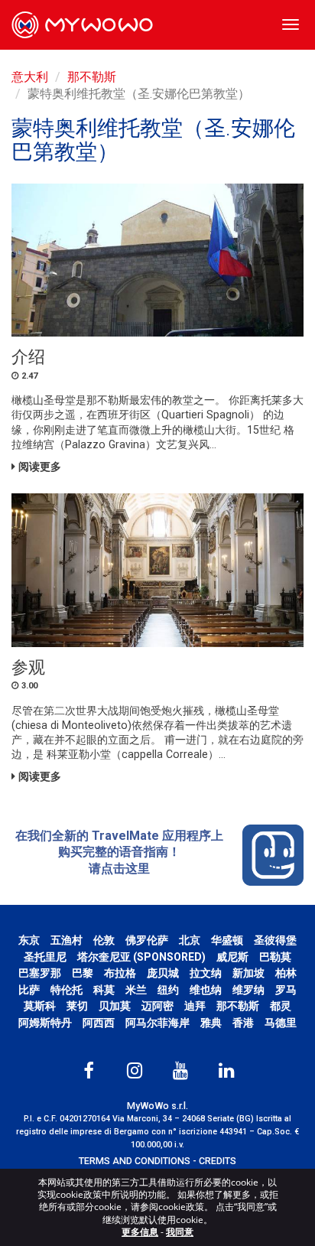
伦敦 (104, 940)
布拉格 (120, 973)
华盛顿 (227, 940)
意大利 (29, 77)
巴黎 (82, 973)
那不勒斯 (91, 77)
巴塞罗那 (39, 973)
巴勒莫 (275, 957)
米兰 (136, 990)
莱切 (77, 1006)
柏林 (286, 973)
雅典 (211, 1023)
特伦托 (66, 990)
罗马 (286, 990)
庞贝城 (163, 973)
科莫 (104, 990)
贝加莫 (115, 1006)
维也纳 (206, 990)
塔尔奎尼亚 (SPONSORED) (141, 957)
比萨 (29, 990)
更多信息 (140, 1231)
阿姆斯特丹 (45, 1023)
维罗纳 (248, 990)
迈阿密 (157, 1006)
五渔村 (66, 940)
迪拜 (195, 1006)
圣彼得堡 (275, 940)
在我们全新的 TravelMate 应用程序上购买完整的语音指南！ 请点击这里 (119, 852)
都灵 (280, 1006)
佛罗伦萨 (146, 940)
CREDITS (217, 1160)
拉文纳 (206, 973)
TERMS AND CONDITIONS (134, 1160)
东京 (29, 940)
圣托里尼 (45, 957)
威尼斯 (232, 957)
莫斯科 (40, 1006)
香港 (243, 1023)
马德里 (281, 1023)
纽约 (168, 990)
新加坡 (248, 973)
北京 (189, 940)
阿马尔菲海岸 (157, 1023)
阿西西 (99, 1023)
